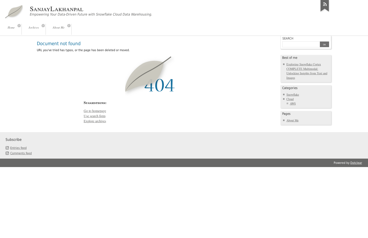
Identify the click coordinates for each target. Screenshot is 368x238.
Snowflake (292, 94)
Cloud (290, 99)
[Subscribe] (324, 11)
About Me (292, 120)
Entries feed (18, 148)
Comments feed (21, 153)
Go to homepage (95, 110)
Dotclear (356, 162)
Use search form (94, 116)
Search (287, 38)
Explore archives (95, 121)
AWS (293, 103)
